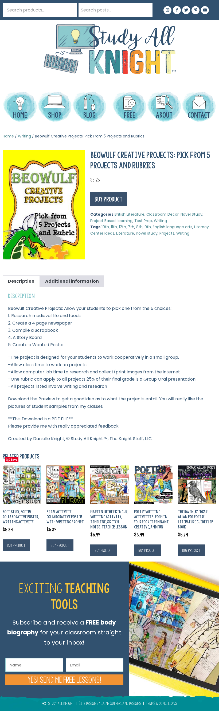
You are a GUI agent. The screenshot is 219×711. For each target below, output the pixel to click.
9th (147, 227)
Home (8, 136)
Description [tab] (21, 281)
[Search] (145, 10)
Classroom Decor (162, 214)
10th (105, 227)
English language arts (172, 227)
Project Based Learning (111, 220)
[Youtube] (205, 10)
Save (14, 459)
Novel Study (191, 214)
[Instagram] (167, 10)
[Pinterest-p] (195, 10)
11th (114, 227)
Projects (166, 233)
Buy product (109, 199)
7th (131, 227)
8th (139, 227)
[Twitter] (186, 10)
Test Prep (143, 220)
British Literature (129, 214)
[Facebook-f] (177, 10)
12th (122, 227)
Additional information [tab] (72, 281)
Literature (125, 233)
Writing (24, 136)
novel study (147, 233)
